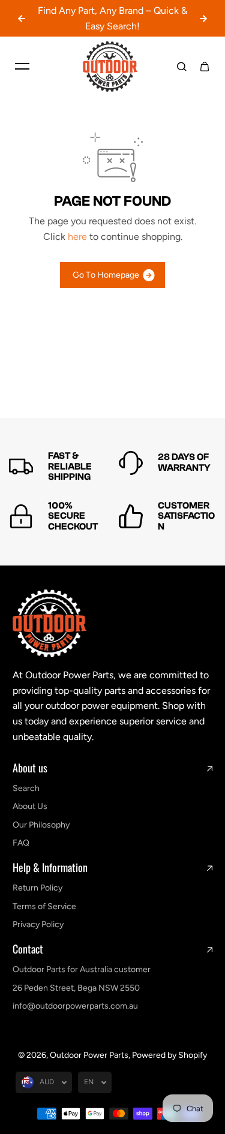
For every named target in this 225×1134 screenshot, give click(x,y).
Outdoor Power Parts (89, 1055)
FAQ (21, 843)
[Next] (203, 18)
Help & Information (50, 868)
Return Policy (37, 888)
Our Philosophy (41, 825)
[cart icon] (204, 66)
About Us (30, 806)
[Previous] (21, 18)
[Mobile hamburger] (22, 66)
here (77, 236)
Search (26, 788)
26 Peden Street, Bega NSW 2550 (76, 988)
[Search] (181, 66)
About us (30, 768)
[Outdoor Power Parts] (113, 67)
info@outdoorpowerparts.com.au (75, 1006)
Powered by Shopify (169, 1055)
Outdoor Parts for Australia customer (82, 969)
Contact (28, 949)
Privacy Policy (38, 924)
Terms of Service (44, 906)
